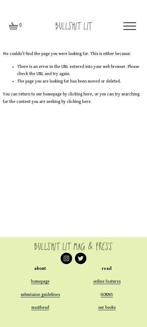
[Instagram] (66, 258)
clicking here (80, 94)
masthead (40, 307)
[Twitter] (80, 258)
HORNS (107, 294)
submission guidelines (40, 294)
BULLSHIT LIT (73, 26)
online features (107, 281)
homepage (40, 281)
